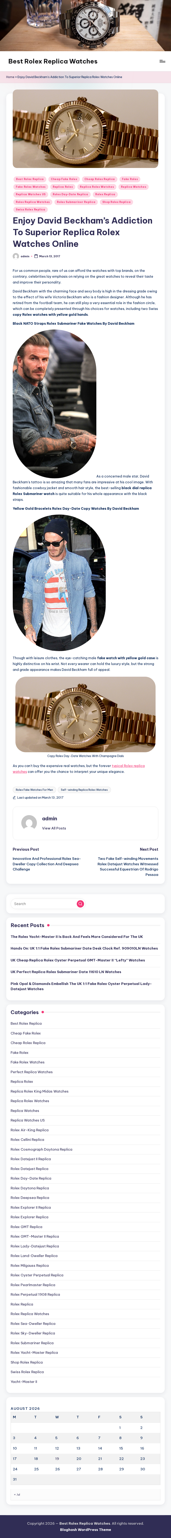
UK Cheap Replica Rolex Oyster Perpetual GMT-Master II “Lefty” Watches (78, 960)
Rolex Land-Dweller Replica (34, 1255)
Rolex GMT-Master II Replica (35, 1236)
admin (49, 818)
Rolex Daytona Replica (30, 1188)
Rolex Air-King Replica (30, 1130)
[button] (54, 828)
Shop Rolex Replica (116, 202)
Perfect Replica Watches (32, 1072)
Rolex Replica (105, 194)
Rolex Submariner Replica (76, 202)
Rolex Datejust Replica (29, 1168)
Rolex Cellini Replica (27, 1139)
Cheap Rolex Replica (99, 179)
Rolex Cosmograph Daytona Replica (41, 1149)
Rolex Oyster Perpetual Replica (37, 1275)
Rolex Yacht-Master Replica (34, 1352)
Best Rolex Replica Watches (53, 61)
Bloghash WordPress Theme (85, 1529)
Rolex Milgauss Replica (30, 1265)
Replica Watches (133, 186)
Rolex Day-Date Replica (70, 194)
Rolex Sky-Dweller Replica (33, 1333)
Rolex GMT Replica (26, 1227)
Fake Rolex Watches (31, 186)
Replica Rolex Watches (97, 186)
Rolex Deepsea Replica (30, 1197)
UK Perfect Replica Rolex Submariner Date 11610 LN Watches (66, 972)
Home (10, 77)
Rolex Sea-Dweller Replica (33, 1323)
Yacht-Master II (24, 1381)
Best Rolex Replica (30, 179)
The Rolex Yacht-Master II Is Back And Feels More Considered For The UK (77, 936)
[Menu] (162, 61)
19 (57, 1458)
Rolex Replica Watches (33, 202)
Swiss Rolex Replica (30, 209)
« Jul (17, 1494)
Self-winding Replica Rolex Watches (84, 789)
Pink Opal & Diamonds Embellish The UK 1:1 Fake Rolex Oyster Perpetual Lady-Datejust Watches (81, 986)
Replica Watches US (31, 194)
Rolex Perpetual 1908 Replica (35, 1294)
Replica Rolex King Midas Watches (40, 1091)
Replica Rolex (63, 186)
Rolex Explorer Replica (29, 1217)
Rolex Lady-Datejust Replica (35, 1246)
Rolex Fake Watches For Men (34, 789)
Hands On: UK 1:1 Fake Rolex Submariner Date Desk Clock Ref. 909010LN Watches (84, 948)
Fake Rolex (130, 179)
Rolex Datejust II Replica (31, 1159)
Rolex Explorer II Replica (31, 1207)
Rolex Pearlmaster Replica (33, 1285)
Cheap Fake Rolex (64, 179)
